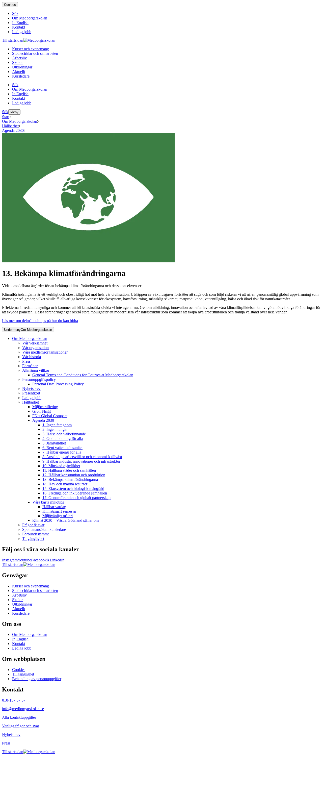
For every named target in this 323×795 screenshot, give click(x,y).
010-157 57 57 (13, 700)
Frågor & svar (33, 525)
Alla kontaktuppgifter (19, 717)
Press (26, 361)
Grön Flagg (41, 411)
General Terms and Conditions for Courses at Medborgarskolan (82, 375)
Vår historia (31, 357)
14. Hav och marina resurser (64, 484)
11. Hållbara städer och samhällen (69, 470)
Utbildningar (22, 604)
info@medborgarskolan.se (23, 709)
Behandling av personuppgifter (36, 679)
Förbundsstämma (35, 534)
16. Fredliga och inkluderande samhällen (74, 493)
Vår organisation (35, 347)
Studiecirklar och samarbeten (35, 590)
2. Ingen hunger (55, 429)
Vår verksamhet (34, 343)
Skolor (17, 600)
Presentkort (31, 393)
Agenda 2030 (13, 130)
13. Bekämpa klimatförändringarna (70, 479)
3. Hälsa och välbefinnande (64, 434)
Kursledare (21, 613)
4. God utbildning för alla (62, 438)
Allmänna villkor (35, 370)
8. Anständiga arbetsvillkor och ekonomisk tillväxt (82, 457)
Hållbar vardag (54, 507)
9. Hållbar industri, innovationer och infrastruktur (81, 461)
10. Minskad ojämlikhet (61, 466)
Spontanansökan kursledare (44, 529)
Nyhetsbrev (31, 388)
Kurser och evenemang (30, 586)
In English (20, 639)
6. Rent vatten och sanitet (62, 447)
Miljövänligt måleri (57, 516)
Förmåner (30, 366)
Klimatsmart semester (59, 511)
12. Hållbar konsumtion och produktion (73, 475)
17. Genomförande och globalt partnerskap (76, 497)
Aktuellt (18, 609)
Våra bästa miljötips (48, 502)
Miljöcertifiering (45, 407)
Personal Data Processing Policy (58, 384)
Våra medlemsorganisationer (45, 352)
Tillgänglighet (33, 538)
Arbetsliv (19, 595)
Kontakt (18, 643)
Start (5, 117)
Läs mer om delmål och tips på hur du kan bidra (40, 320)
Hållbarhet (10, 126)
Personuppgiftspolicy (39, 379)
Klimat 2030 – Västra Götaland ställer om (65, 520)
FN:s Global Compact (49, 416)
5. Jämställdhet (54, 443)
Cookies (10, 5)
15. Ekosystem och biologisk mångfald (73, 488)
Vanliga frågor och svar (20, 726)
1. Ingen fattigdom (57, 425)
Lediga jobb (31, 397)
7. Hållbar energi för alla (61, 452)
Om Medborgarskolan (19, 121)
